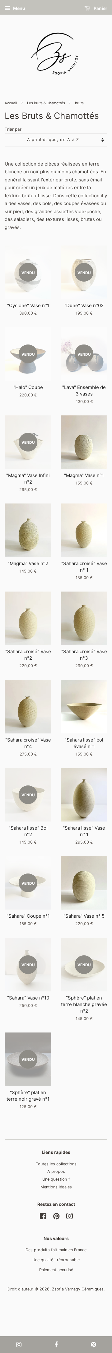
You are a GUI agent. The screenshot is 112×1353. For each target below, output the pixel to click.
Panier (100, 8)
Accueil (11, 103)
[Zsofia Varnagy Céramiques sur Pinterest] (56, 1217)
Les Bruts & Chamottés (46, 103)
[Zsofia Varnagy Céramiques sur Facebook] (43, 1217)
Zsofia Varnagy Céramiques (78, 1289)
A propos (56, 1171)
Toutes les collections (56, 1164)
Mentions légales (56, 1187)
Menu (18, 8)
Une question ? (56, 1179)
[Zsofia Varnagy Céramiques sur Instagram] (69, 1217)
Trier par (13, 129)
